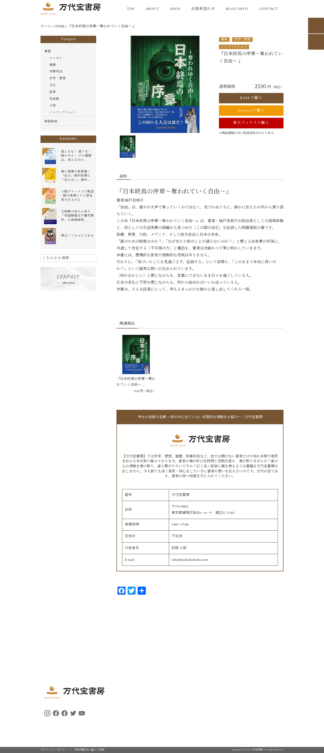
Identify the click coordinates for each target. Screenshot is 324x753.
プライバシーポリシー (54, 749)
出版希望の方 (203, 9)
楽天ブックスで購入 (251, 123)
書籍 (224, 39)
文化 (52, 85)
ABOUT (152, 9)
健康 (52, 65)
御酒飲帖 (50, 121)
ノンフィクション (234, 47)
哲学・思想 (242, 39)
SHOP (175, 9)
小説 (52, 105)
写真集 (54, 99)
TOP (130, 9)
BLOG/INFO (237, 9)
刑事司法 (56, 71)
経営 (52, 92)
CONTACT (268, 9)
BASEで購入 (251, 98)
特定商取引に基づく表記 (90, 749)
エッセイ (56, 58)
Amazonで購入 (251, 110)
